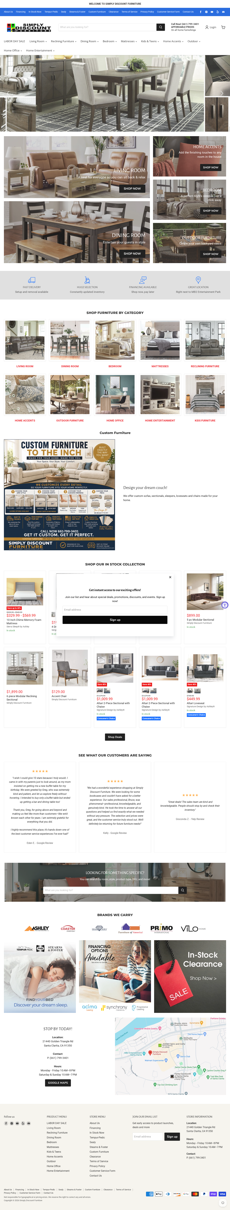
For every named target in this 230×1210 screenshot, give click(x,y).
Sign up (115, 620)
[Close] (170, 577)
